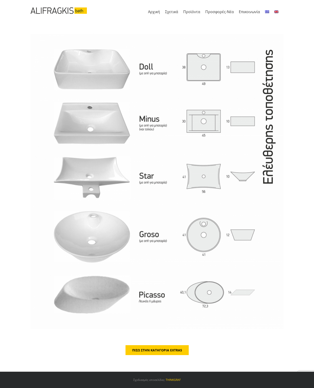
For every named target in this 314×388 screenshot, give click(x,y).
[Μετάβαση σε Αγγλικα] (276, 10)
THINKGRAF (173, 380)
